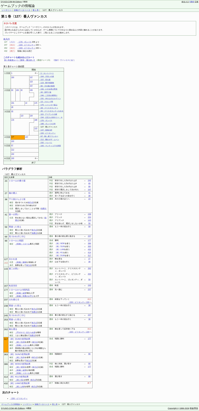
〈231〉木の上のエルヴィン (50, 98)
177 (89, 240)
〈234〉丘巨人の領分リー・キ (51, 117)
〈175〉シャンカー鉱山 (48, 105)
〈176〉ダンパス (24, 42)
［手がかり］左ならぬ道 (25, 332)
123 (31, 81)
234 (31, 116)
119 (22, 116)
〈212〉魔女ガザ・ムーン (49, 139)
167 (89, 190)
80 (12, 90)
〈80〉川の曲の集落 (47, 86)
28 (12, 107)
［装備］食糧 (20, 262)
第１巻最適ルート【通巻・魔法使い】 (19, 60)
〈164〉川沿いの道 (46, 76)
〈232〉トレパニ (45, 143)
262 (89, 268)
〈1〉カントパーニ (46, 73)
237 (89, 236)
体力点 (31, 202)
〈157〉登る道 (44, 80)
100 (12, 158)
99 (89, 187)
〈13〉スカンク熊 (46, 102)
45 (12, 111)
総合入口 (185, 2)
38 (89, 196)
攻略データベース (22, 10)
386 (89, 243)
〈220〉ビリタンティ (26, 45)
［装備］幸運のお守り (24, 296)
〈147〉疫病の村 (45, 130)
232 (12, 154)
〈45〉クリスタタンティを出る (51, 111)
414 (89, 253)
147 (26, 137)
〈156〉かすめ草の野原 (48, 89)
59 (89, 223)
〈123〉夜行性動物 (46, 83)
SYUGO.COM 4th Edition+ (11, 2)
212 (12, 150)
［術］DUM (20, 342)
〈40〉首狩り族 (45, 92)
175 (35, 103)
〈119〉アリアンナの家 (48, 114)
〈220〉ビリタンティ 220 (78, 302)
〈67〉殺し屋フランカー (48, 136)
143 (89, 220)
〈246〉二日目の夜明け (48, 95)
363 (89, 246)
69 (89, 183)
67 (12, 145)
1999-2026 (184, 408)
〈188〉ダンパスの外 (47, 124)
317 (89, 256)
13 (26, 103)
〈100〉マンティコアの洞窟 (50, 146)
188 (35, 120)
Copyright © (173, 408)
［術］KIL (19, 380)
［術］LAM (19, 387)
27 (89, 259)
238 (89, 214)
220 (12, 141)
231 (12, 103)
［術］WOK (20, 367)
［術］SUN (20, 357)
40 (21, 90)
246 (31, 90)
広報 (196, 2)
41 (89, 193)
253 (89, 217)
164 (12, 77)
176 (12, 120)
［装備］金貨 (20, 293)
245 (89, 180)
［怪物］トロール (22, 244)
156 (17, 90)
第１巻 (35, 10)
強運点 (43, 209)
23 (89, 199)
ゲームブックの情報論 (18, 6)
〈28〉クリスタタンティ (48, 108)
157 (31, 77)
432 (89, 249)
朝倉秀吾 (194, 408)
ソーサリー (6, 10)
